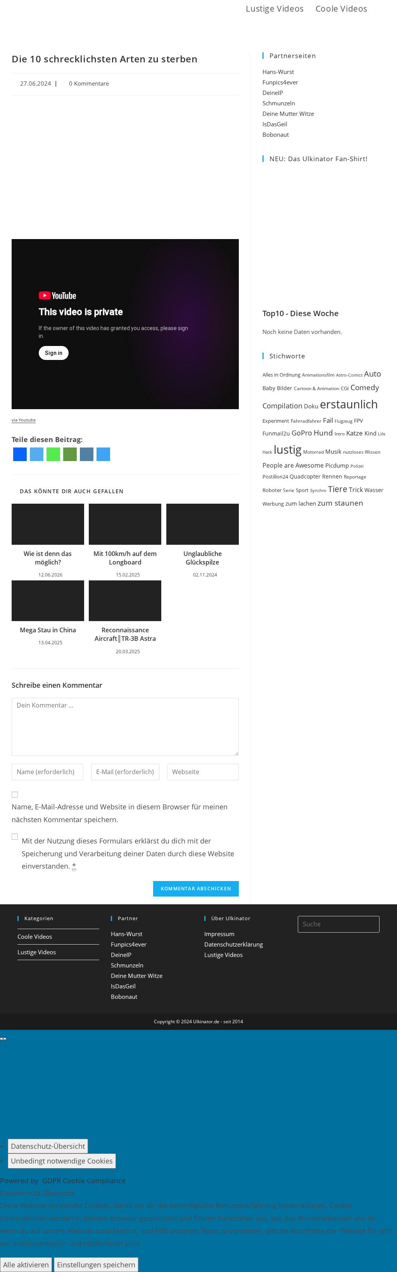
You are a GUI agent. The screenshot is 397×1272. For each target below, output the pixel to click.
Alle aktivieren (26, 1264)
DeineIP (272, 92)
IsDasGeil (274, 124)
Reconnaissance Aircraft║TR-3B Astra (125, 634)
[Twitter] (36, 454)
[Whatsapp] (53, 454)
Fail (328, 420)
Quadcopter (305, 476)
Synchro (318, 490)
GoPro (302, 432)
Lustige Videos (36, 952)
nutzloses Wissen (361, 452)
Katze (354, 433)
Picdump (337, 465)
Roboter (271, 490)
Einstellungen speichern (96, 1264)
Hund (323, 433)
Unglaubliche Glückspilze (202, 557)
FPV (358, 420)
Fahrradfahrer (306, 421)
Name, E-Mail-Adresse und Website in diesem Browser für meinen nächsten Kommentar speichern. (120, 813)
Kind (370, 433)
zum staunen (340, 502)
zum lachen (300, 503)
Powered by (63, 1180)
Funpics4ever (280, 82)
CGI (345, 388)
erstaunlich (349, 403)
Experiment (275, 420)
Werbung (273, 503)
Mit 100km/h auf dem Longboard (125, 557)
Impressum (219, 934)
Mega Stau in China (48, 630)
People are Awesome (293, 465)
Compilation (282, 405)
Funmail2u (276, 433)
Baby (268, 388)
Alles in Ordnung (281, 375)
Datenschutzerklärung (233, 944)
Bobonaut (275, 134)
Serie (288, 490)
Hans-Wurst (278, 72)
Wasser (373, 490)
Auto (372, 373)
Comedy (364, 387)
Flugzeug (343, 421)
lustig (288, 449)
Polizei (357, 466)
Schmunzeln (278, 103)
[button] (382, 9)
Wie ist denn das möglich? (48, 557)
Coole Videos (34, 936)
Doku (311, 406)
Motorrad (313, 452)
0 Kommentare (89, 83)
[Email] (70, 454)
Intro (340, 433)
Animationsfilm (318, 375)
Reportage (355, 476)
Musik (333, 451)
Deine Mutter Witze (288, 113)
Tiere (337, 488)
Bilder (284, 388)
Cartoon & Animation (316, 388)
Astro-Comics (349, 375)
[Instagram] (86, 454)
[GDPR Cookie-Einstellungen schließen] (3, 1039)
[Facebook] (20, 454)
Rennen (332, 476)
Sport (302, 490)
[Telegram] (103, 454)
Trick (356, 489)
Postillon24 (275, 476)
